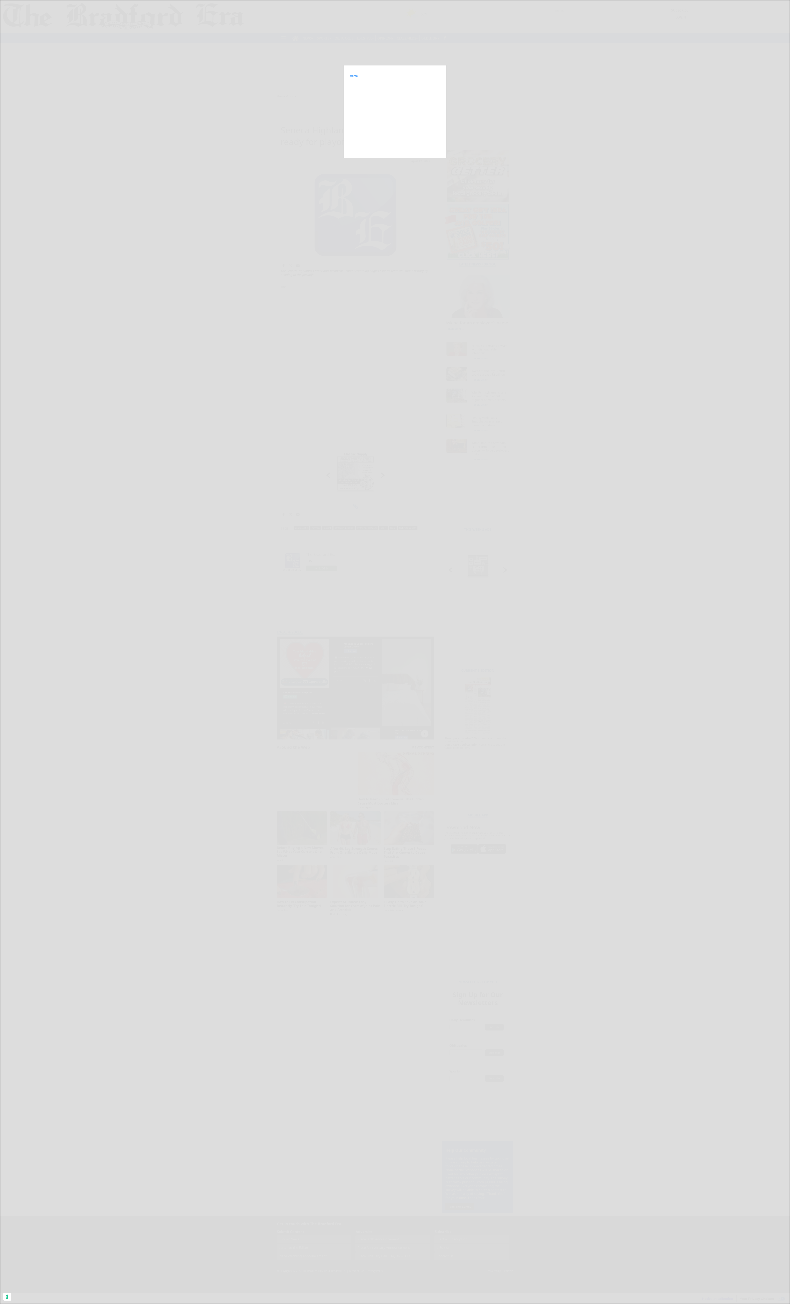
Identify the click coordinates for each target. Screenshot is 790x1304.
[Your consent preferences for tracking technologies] (7, 1297)
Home (354, 75)
